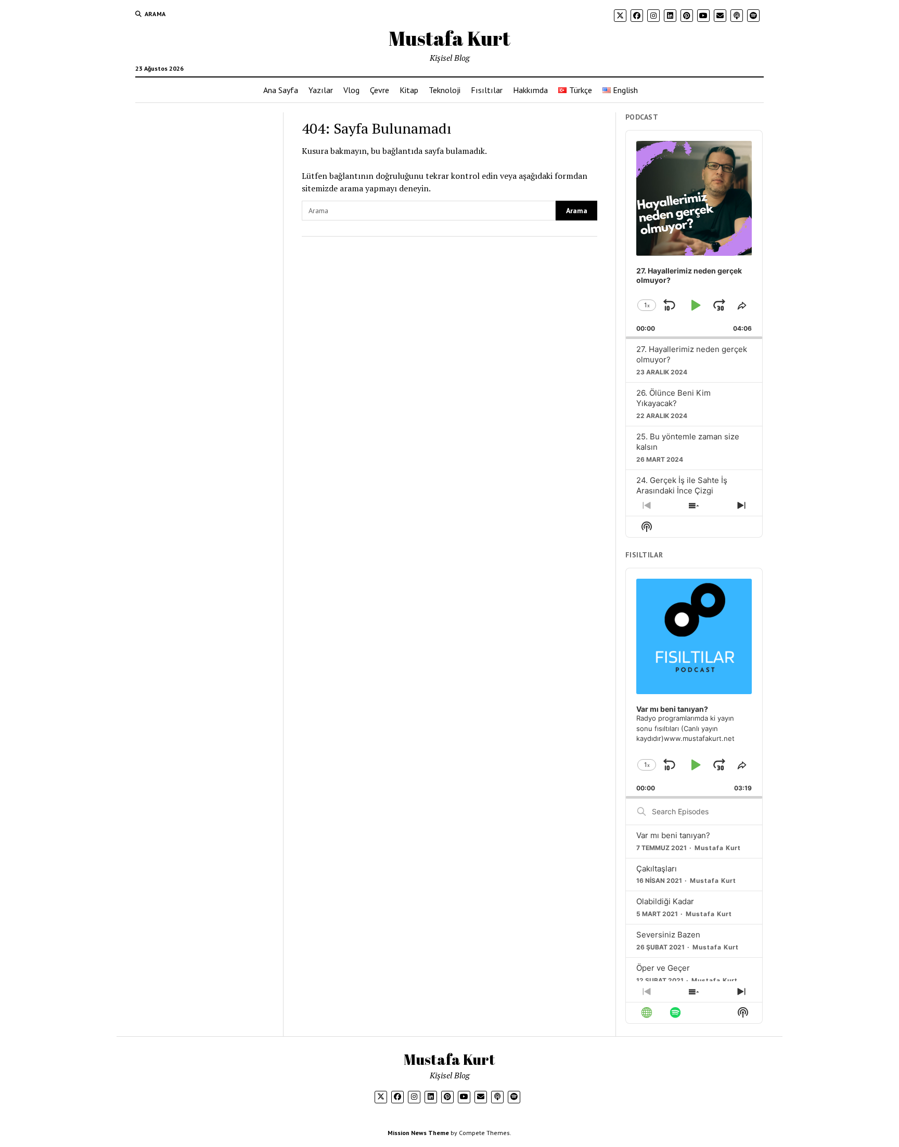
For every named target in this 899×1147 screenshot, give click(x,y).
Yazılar (321, 90)
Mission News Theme (418, 1133)
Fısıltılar (487, 90)
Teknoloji (444, 90)
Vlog (351, 90)
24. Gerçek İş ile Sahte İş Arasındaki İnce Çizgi (681, 485)
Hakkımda (530, 90)
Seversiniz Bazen (668, 935)
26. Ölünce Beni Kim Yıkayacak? (673, 398)
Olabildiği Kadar (665, 901)
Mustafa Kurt (449, 38)
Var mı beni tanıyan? (673, 835)
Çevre (379, 90)
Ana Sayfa (280, 90)
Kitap (409, 90)
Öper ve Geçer (663, 968)
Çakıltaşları (656, 869)
